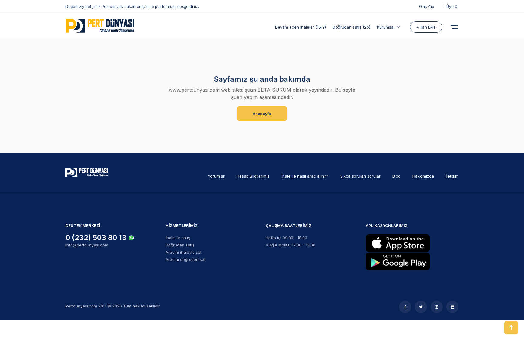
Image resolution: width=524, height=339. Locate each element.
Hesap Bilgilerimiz (253, 176)
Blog (396, 176)
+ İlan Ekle (426, 27)
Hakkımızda (423, 176)
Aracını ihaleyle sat (184, 252)
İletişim (452, 176)
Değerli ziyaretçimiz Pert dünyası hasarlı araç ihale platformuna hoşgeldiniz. (132, 6)
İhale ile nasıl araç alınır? (304, 176)
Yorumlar (216, 176)
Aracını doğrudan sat (186, 259)
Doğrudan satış (180, 244)
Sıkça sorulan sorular (360, 176)
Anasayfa (262, 113)
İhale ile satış (178, 237)
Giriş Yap (426, 6)
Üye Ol (452, 6)
